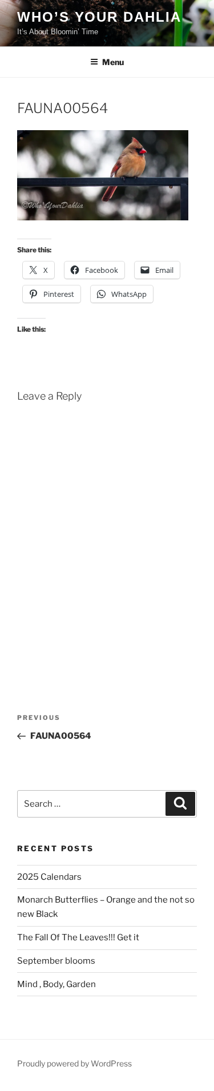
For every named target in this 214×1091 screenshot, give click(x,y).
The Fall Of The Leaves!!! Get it (78, 937)
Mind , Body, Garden (56, 984)
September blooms (56, 961)
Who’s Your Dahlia (99, 17)
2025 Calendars (49, 877)
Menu (113, 62)
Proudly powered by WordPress (74, 1063)
